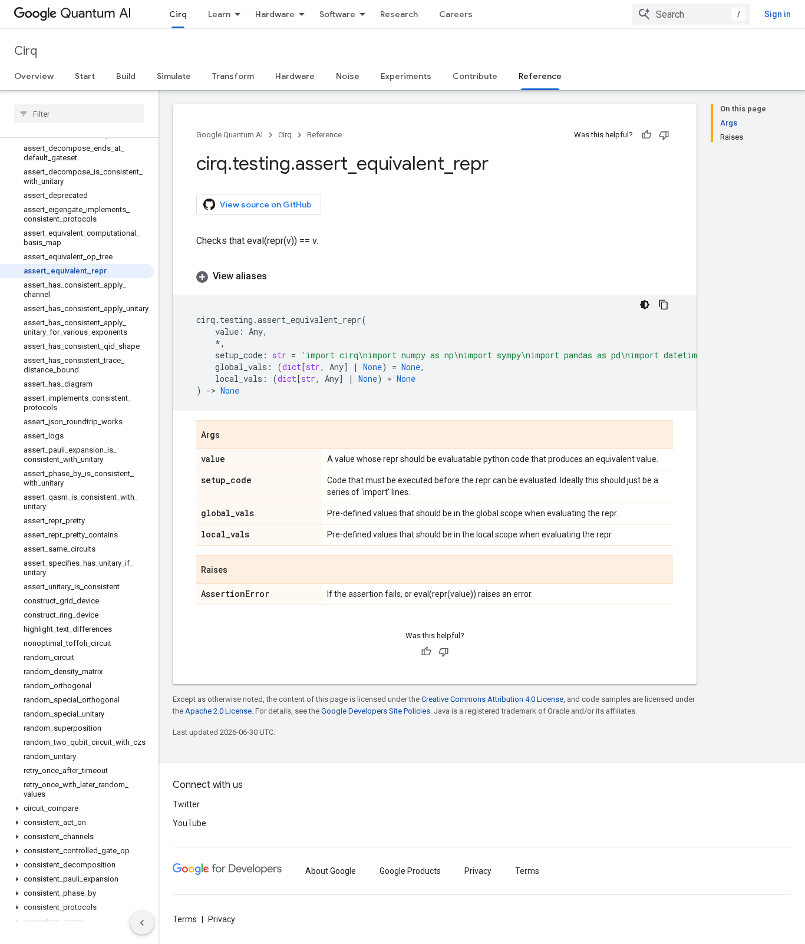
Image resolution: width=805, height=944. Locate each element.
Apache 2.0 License (218, 711)
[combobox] (691, 14)
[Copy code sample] (663, 304)
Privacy (477, 871)
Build (126, 76)
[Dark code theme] (644, 304)
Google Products (410, 871)
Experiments (406, 76)
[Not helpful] (664, 135)
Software (337, 14)
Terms (527, 871)
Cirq (178, 14)
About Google (330, 871)
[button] (77, 808)
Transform (233, 76)
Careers (456, 14)
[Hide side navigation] (142, 923)
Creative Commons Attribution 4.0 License (492, 699)
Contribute (475, 76)
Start (85, 76)
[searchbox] (79, 113)
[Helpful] (646, 135)
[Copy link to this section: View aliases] (279, 276)
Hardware (275, 14)
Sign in (777, 14)
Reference (540, 76)
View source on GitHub (266, 204)
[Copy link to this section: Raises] (239, 570)
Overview (34, 76)
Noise (347, 76)
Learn (219, 14)
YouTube (189, 823)
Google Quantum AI (229, 134)
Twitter (186, 804)
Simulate (174, 76)
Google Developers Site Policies (375, 711)
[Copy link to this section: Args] (231, 435)
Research (399, 14)
